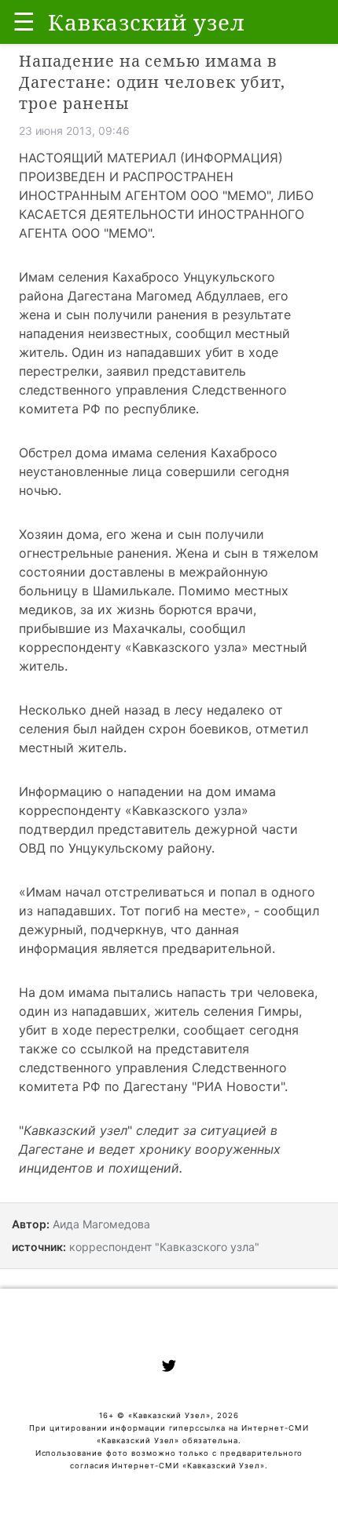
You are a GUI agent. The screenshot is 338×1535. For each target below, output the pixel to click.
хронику (165, 1149)
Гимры (278, 1011)
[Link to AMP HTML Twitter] (169, 1367)
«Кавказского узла (183, 647)
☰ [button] (24, 21)
